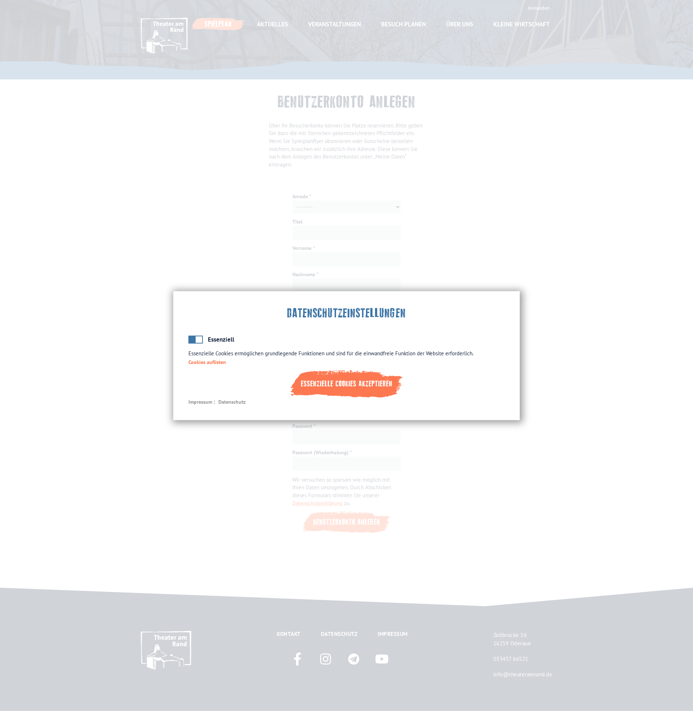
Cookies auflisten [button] (207, 362)
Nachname (303, 274)
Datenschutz (231, 402)
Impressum (200, 402)
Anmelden (539, 8)
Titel (297, 222)
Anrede (300, 196)
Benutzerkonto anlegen (346, 521)
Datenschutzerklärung (317, 503)
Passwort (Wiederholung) (320, 452)
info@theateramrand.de (523, 674)
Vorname (301, 248)
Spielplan (218, 24)
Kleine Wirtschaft (521, 24)
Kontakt (289, 633)
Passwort (302, 426)
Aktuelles (272, 24)
